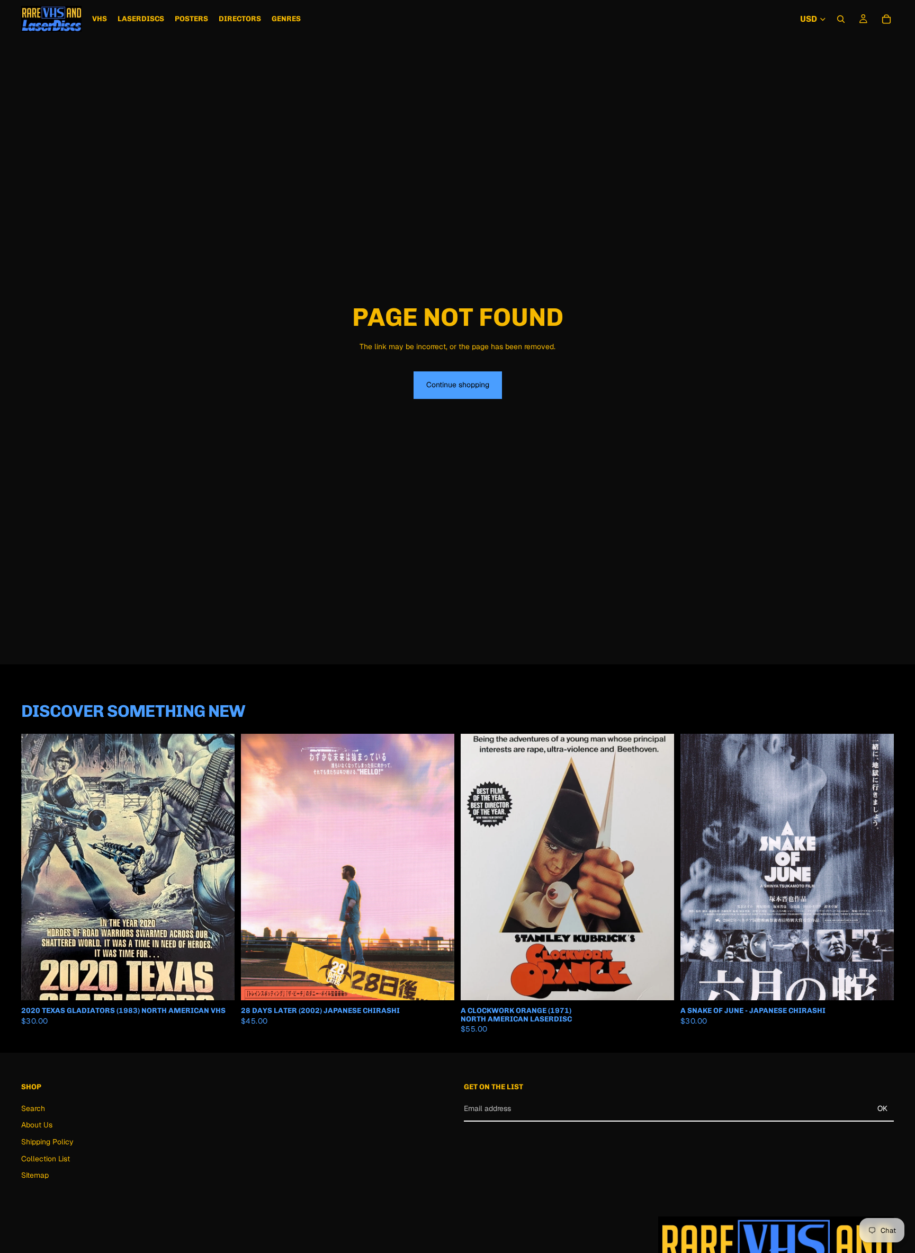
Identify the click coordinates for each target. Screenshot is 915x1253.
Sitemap (35, 1175)
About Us (36, 1125)
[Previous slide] (37, 867)
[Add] (218, 984)
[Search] (841, 19)
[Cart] (886, 19)
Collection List (45, 1158)
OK (882, 1108)
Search (33, 1108)
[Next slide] (219, 867)
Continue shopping (457, 384)
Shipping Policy (47, 1142)
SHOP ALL (876, 715)
